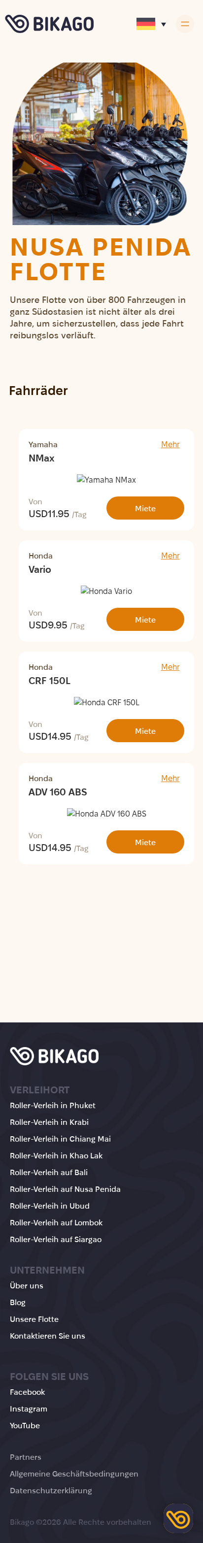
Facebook (27, 1392)
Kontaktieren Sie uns (47, 1336)
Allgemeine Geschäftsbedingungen (74, 1474)
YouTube (25, 1425)
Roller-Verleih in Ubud (50, 1206)
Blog (18, 1302)
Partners (25, 1457)
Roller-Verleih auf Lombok (56, 1222)
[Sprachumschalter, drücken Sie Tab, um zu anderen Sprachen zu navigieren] (151, 24)
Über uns (26, 1285)
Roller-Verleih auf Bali (49, 1172)
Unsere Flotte (34, 1319)
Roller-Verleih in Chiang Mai (60, 1139)
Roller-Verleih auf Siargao (56, 1239)
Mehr (170, 444)
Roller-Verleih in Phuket (53, 1105)
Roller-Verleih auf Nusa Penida (65, 1189)
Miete (145, 508)
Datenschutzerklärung (51, 1490)
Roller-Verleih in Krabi (49, 1122)
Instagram (28, 1409)
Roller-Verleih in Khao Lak (56, 1155)
